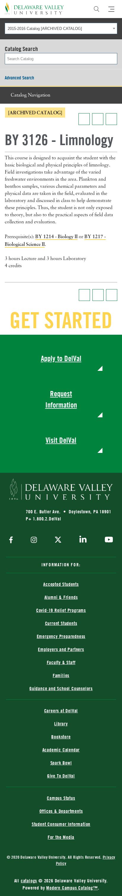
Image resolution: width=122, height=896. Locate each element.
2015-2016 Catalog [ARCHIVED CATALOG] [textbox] (45, 28)
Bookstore (60, 737)
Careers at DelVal (61, 711)
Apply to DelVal (61, 358)
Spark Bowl (61, 763)
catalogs (29, 881)
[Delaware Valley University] (34, 8)
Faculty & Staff (61, 662)
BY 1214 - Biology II (56, 236)
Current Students (61, 623)
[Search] (96, 9)
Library (61, 724)
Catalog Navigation (30, 95)
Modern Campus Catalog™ (72, 888)
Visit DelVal (61, 440)
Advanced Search (19, 78)
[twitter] (58, 540)
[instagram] (34, 540)
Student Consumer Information (61, 824)
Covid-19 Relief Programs (61, 610)
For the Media (61, 837)
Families (61, 675)
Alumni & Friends (61, 597)
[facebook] (12, 540)
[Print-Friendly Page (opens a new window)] (97, 119)
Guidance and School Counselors (61, 688)
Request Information (61, 399)
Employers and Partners (61, 649)
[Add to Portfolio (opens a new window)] (84, 119)
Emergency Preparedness (61, 636)
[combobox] (61, 28)
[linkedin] (83, 540)
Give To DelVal (61, 776)
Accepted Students (61, 584)
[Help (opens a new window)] (111, 119)
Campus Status (61, 798)
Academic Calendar (61, 750)
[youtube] (107, 540)
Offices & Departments (61, 811)
